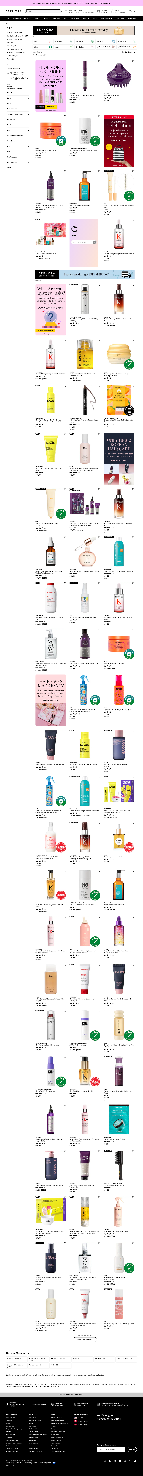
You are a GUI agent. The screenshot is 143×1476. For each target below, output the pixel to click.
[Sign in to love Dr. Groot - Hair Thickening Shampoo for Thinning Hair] (99, 629)
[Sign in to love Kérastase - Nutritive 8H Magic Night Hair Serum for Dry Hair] (133, 285)
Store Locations (55, 1443)
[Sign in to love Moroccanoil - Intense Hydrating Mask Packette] (133, 1105)
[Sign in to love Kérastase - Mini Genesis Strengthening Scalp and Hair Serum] (133, 583)
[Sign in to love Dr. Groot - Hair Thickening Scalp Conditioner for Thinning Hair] (99, 1151)
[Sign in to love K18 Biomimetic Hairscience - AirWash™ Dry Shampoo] (99, 1011)
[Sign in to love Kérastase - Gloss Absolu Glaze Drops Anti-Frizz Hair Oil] (99, 537)
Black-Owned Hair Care (33, 1386)
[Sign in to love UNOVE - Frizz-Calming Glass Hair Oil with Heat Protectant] (65, 1243)
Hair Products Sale (18, 1386)
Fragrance (56, 18)
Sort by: (128, 52)
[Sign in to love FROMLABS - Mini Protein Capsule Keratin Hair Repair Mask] (65, 434)
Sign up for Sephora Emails (106, 1445)
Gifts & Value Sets (107, 18)
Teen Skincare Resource (58, 1451)
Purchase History (34, 1429)
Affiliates (8, 1431)
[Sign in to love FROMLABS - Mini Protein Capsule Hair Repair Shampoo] (99, 730)
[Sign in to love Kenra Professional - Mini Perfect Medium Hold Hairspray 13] (65, 1011)
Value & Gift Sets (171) (14, 49)
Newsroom (9, 1420)
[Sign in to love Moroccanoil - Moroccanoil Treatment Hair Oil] (133, 871)
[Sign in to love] (65, 116)
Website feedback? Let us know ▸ (71, 1395)
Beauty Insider (33, 1417)
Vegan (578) (11, 42)
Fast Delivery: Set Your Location (20, 79)
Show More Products (84, 1340)
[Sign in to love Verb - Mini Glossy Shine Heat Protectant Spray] (99, 583)
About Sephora (10, 1417)
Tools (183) (10, 59)
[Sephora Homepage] (14, 11)
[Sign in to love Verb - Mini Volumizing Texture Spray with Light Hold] (133, 1289)
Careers (8, 1423)
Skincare (47, 18)
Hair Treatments (59, 1384)
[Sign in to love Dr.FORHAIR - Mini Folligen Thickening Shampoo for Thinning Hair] (99, 965)
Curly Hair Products (47, 1384)
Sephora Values (10, 1426)
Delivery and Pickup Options (59, 1423)
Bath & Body (75, 18)
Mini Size (86, 18)
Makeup (37, 18)
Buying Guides (55, 1434)
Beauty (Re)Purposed (12, 1448)
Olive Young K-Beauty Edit (22, 18)
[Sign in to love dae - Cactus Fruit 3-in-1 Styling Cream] (65, 489)
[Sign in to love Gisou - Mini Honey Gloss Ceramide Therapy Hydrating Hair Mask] (133, 340)
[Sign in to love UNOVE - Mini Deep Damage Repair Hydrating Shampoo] (133, 730)
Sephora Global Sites (12, 1440)
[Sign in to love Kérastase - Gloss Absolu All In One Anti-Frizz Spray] (133, 1197)
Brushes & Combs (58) (14, 39)
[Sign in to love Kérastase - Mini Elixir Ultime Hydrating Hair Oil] (99, 1057)
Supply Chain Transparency (14, 1429)
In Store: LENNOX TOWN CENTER (19, 73)
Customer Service (56, 1417)
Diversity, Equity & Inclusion (14, 1443)
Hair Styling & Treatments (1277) (17, 36)
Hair (65, 18)
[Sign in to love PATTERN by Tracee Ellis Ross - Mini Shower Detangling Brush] (133, 1151)
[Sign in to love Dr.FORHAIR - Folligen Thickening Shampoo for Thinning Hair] (65, 583)
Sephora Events (10, 1434)
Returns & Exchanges (57, 1420)
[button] (16, 88)
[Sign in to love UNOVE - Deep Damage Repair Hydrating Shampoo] (65, 1151)
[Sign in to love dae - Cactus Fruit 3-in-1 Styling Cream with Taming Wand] (133, 171)
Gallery (31, 1423)
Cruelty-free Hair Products (50, 1386)
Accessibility (54, 1448)
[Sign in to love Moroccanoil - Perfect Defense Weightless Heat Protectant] (99, 777)
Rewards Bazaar (33, 1443)
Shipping (54, 1426)
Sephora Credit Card (35, 1420)
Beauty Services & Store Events (38, 1434)
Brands (95, 18)
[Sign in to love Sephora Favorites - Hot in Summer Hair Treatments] (65, 220)
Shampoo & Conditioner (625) (16, 52)
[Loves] (130, 11)
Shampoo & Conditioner (101, 1384)
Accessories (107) (13, 56)
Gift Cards (120, 18)
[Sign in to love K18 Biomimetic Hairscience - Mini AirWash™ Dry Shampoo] (65, 1057)
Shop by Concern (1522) (15, 32)
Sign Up (132, 1449)
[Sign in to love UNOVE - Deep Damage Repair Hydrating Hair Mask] (65, 730)
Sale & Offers (132, 18)
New (7, 18)
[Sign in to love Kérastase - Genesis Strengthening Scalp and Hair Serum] (65, 340)
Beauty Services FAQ (57, 1437)
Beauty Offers (32, 1440)
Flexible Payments (56, 1446)
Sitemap (36, 1463)
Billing (53, 1429)
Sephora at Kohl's (56, 1440)
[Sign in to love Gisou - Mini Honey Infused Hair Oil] (133, 823)
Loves (30, 1446)
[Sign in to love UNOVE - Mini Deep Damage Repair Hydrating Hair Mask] (133, 965)
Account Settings (33, 1431)
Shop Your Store (33, 1448)
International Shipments (58, 1431)
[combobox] (43, 11)
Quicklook (85, 90)
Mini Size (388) (12, 46)
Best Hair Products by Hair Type (29, 1384)
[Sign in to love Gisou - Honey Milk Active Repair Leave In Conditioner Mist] (133, 1243)
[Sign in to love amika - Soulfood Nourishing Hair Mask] (133, 629)
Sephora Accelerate (11, 1446)
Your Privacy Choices (46, 1463)
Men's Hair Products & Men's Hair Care (79, 1384)
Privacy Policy (10, 1463)
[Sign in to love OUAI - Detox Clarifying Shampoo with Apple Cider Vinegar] (65, 965)
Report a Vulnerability (12, 1451)
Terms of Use (19, 1463)
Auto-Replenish (33, 1437)
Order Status (32, 1426)
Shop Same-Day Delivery (36, 1451)
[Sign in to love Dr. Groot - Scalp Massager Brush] (133, 61)
